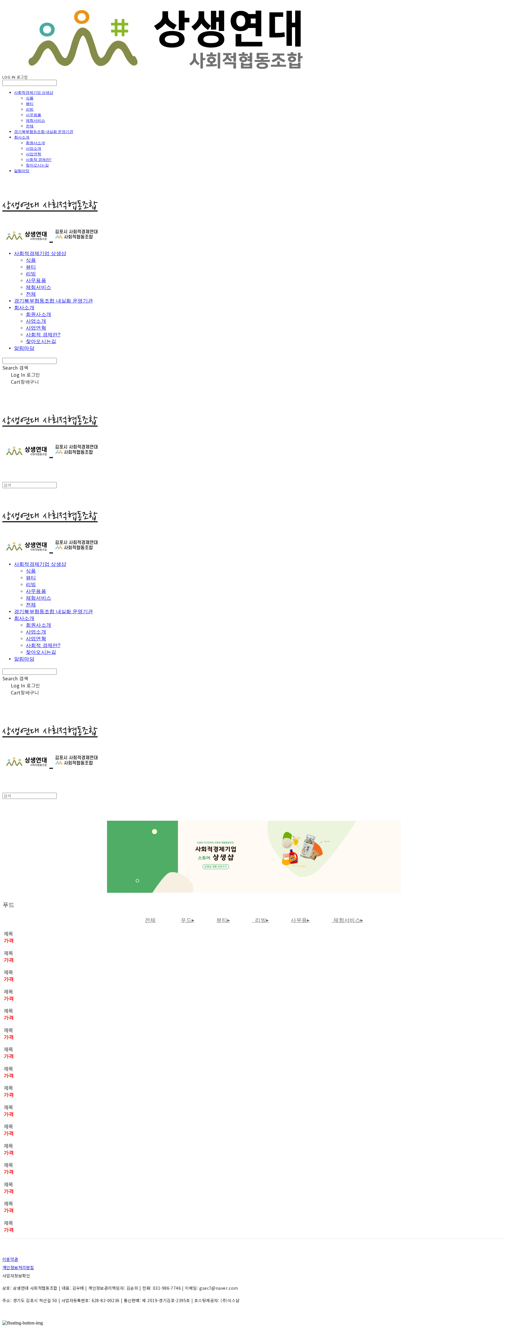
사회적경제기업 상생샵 (33, 92)
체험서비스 (35, 120)
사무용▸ (300, 920)
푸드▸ (187, 920)
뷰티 (30, 103)
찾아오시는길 (37, 165)
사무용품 (33, 114)
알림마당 (21, 170)
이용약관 (10, 1259)
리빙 (30, 109)
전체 (30, 126)
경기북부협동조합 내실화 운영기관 (43, 131)
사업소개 (33, 148)
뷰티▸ (223, 920)
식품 (30, 98)
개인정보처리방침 (18, 1267)
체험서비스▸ (347, 920)
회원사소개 (35, 142)
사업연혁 (33, 154)
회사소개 (21, 137)
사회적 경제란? (38, 159)
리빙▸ (260, 920)
